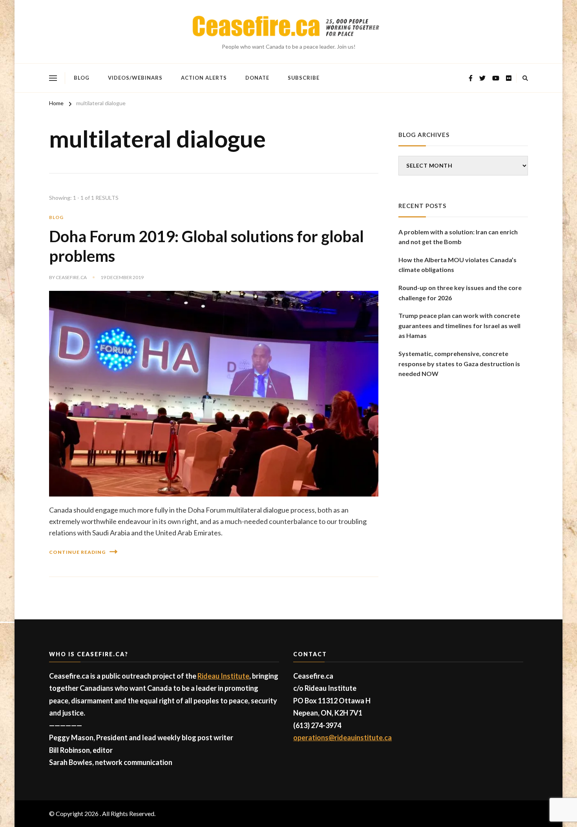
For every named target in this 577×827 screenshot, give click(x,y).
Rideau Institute (223, 676)
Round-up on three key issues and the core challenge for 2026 (460, 292)
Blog (81, 78)
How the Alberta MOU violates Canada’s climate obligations (457, 265)
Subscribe (304, 78)
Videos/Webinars (135, 78)
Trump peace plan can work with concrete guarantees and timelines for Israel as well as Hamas (459, 325)
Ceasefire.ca (71, 277)
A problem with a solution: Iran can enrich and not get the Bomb (458, 237)
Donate (257, 78)
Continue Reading (77, 552)
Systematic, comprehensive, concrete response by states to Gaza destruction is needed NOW (459, 363)
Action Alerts (204, 78)
